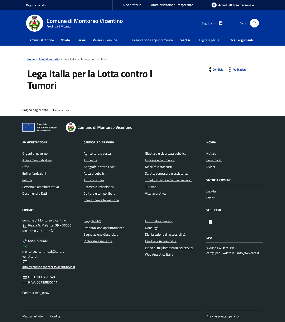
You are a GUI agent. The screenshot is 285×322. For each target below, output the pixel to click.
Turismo (150, 186)
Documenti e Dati (34, 193)
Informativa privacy (159, 221)
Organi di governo (35, 153)
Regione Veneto (35, 5)
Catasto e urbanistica (99, 186)
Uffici (26, 166)
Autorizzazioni (94, 180)
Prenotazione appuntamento (152, 39)
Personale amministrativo (40, 186)
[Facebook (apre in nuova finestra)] (219, 23)
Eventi (211, 197)
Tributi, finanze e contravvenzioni (168, 180)
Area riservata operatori (223, 316)
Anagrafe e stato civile (99, 166)
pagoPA (184, 39)
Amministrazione (41, 39)
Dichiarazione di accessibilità (165, 234)
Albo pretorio (132, 4)
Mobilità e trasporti (158, 166)
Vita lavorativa (155, 193)
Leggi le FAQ (92, 221)
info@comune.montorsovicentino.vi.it (48, 266)
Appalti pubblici (94, 173)
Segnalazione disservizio (101, 234)
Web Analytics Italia (159, 254)
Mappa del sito (32, 316)
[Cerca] (254, 23)
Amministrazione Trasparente (172, 4)
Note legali (152, 227)
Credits (55, 316)
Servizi (81, 39)
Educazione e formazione (101, 200)
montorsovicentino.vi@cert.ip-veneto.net (44, 254)
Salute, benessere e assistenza (166, 173)
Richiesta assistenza (98, 241)
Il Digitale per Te (208, 39)
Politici (27, 180)
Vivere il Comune (105, 39)
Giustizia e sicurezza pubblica (165, 153)
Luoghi (211, 191)
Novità (65, 39)
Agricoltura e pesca (97, 153)
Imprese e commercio (160, 160)
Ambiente (90, 160)
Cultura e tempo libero (99, 193)
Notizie (211, 153)
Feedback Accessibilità (161, 241)
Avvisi (210, 166)
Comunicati (214, 160)
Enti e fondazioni (34, 173)
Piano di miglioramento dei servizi (169, 247)
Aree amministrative (37, 160)
